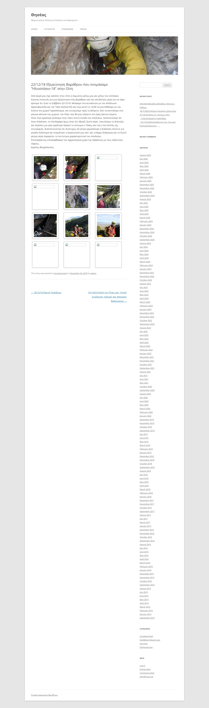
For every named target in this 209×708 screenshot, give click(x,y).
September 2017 (147, 511)
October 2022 (146, 320)
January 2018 (145, 496)
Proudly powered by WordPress (44, 695)
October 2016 (146, 537)
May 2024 (144, 254)
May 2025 (144, 210)
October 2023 (146, 280)
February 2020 (146, 412)
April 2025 (144, 214)
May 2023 (144, 294)
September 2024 (147, 239)
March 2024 (145, 261)
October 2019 (146, 427)
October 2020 (146, 386)
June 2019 (144, 438)
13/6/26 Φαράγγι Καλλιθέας (153, 118)
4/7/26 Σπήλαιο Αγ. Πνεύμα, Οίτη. (155, 114)
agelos (93, 273)
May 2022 (144, 338)
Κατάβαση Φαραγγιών (150, 640)
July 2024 (144, 247)
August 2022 (145, 327)
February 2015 (146, 610)
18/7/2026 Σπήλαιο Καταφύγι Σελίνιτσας (158, 111)
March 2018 (145, 489)
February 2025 (146, 221)
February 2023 (146, 305)
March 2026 (145, 173)
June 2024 (144, 250)
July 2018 (144, 474)
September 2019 (147, 430)
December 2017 (147, 500)
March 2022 (145, 346)
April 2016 (144, 559)
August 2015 (145, 588)
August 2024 (145, 243)
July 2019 (144, 434)
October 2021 (146, 364)
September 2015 (147, 584)
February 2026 (146, 177)
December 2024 (147, 228)
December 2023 (147, 272)
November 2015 (147, 577)
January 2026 (145, 180)
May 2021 (144, 382)
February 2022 (146, 349)
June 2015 (144, 595)
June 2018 (144, 478)
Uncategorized (60, 273)
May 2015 (144, 599)
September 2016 (147, 540)
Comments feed (147, 673)
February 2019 (146, 449)
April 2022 (144, 342)
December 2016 (147, 529)
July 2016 (144, 548)
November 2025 (147, 188)
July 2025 (144, 203)
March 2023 (145, 302)
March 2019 (145, 445)
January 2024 (145, 269)
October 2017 (146, 507)
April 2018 (144, 485)
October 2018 (146, 463)
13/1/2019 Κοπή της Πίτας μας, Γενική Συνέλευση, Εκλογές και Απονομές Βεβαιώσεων (107, 297)
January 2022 (145, 353)
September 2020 (147, 390)
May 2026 (144, 166)
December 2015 (147, 573)
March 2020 (145, 408)
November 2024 (147, 232)
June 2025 (144, 206)
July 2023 (144, 287)
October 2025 (146, 192)
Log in (142, 665)
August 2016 (145, 544)
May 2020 (144, 405)
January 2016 (145, 570)
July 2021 (144, 375)
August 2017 (145, 515)
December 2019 (147, 419)
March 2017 (145, 522)
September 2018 (147, 467)
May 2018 (144, 482)
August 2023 (145, 283)
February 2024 (146, 265)
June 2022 (144, 335)
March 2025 (145, 217)
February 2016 (146, 566)
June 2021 (144, 379)
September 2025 (147, 195)
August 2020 (145, 393)
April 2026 (144, 169)
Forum (83, 29)
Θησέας (38, 14)
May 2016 (144, 555)
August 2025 (145, 199)
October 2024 (146, 236)
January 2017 (145, 526)
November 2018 (147, 460)
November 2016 (147, 533)
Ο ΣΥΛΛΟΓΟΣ (49, 29)
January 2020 (145, 416)
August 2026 (145, 155)
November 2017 (147, 504)
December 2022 (147, 313)
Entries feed (145, 669)
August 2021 (145, 371)
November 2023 (147, 276)
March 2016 (145, 562)
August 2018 (145, 471)
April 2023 (144, 298)
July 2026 (144, 158)
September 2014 (147, 617)
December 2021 (147, 357)
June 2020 (144, 401)
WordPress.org (146, 676)
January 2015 (145, 614)
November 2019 (147, 423)
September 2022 (147, 324)
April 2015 (144, 603)
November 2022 (147, 316)
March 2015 (145, 606)
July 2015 (144, 592)
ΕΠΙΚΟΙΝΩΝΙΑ (67, 29)
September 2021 (147, 368)
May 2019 (144, 441)
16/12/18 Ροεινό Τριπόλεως (46, 292)
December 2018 (147, 456)
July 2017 (144, 518)
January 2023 (145, 309)
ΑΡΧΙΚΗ (34, 29)
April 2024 (144, 258)
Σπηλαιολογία (146, 647)
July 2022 (144, 331)
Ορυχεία (143, 643)
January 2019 (145, 452)
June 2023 (144, 291)
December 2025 (147, 184)
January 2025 (145, 225)
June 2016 (144, 551)
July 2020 (144, 397)
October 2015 (146, 581)
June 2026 (144, 162)
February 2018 (146, 493)
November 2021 (147, 360)
